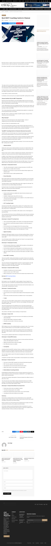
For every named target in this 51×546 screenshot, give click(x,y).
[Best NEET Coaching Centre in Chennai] (18, 41)
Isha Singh (6, 20)
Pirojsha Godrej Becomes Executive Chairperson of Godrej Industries (42, 79)
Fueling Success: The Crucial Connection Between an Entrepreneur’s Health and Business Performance (22, 520)
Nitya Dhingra (40, 46)
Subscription (15, 1)
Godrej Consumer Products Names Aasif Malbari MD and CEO (42, 44)
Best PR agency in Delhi (12, 437)
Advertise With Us (9, 1)
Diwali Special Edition (33, 1)
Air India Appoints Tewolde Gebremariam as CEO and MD (43, 61)
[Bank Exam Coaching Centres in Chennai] (29, 454)
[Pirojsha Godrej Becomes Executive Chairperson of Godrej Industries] (43, 73)
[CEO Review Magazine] (9, 5)
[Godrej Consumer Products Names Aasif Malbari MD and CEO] (43, 38)
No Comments (17, 20)
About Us (3, 1)
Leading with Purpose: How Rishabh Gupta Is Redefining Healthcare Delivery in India (43, 98)
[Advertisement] (18, 52)
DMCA (23, 1)
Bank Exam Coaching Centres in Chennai (29, 459)
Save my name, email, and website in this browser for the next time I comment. (15, 490)
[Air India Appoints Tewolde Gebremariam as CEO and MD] (43, 56)
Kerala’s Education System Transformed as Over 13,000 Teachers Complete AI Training (18, 460)
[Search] (49, 1)
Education (4, 15)
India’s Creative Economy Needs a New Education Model (6, 459)
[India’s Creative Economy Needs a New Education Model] (7, 454)
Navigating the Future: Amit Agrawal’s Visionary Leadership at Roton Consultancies (21, 515)
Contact (20, 1)
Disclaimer (27, 1)
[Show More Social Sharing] (24, 23)
